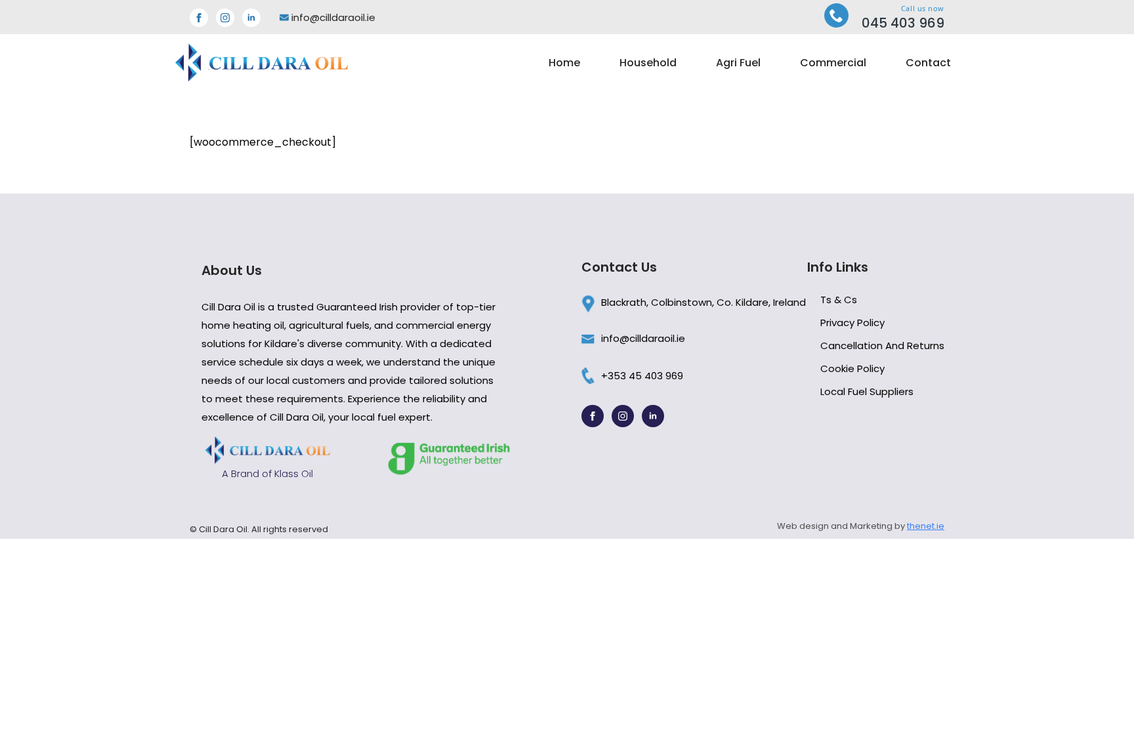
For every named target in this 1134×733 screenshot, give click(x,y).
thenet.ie (925, 526)
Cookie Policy (852, 368)
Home (564, 62)
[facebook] (199, 18)
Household (648, 62)
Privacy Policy (852, 322)
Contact (928, 62)
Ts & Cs (838, 299)
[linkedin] (251, 18)
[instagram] (225, 18)
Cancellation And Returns (882, 345)
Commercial (833, 62)
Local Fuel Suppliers (867, 391)
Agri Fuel (738, 62)
